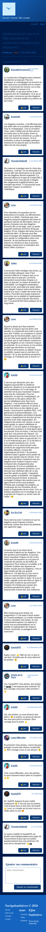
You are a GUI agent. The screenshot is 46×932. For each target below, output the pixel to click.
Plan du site (9, 913)
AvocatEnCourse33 (20, 70)
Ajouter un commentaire (27, 887)
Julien (14, 263)
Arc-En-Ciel (16, 512)
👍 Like (23, 108)
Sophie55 (15, 117)
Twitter (23, 917)
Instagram (24, 921)
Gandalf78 (16, 647)
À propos (8, 916)
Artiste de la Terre (16, 676)
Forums (14, 18)
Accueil (6, 18)
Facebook (24, 914)
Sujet (42, 24)
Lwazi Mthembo (18, 738)
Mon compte (24, 18)
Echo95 (14, 543)
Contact (7, 919)
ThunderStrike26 (19, 161)
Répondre (35, 108)
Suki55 (14, 375)
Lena (16, 52)
